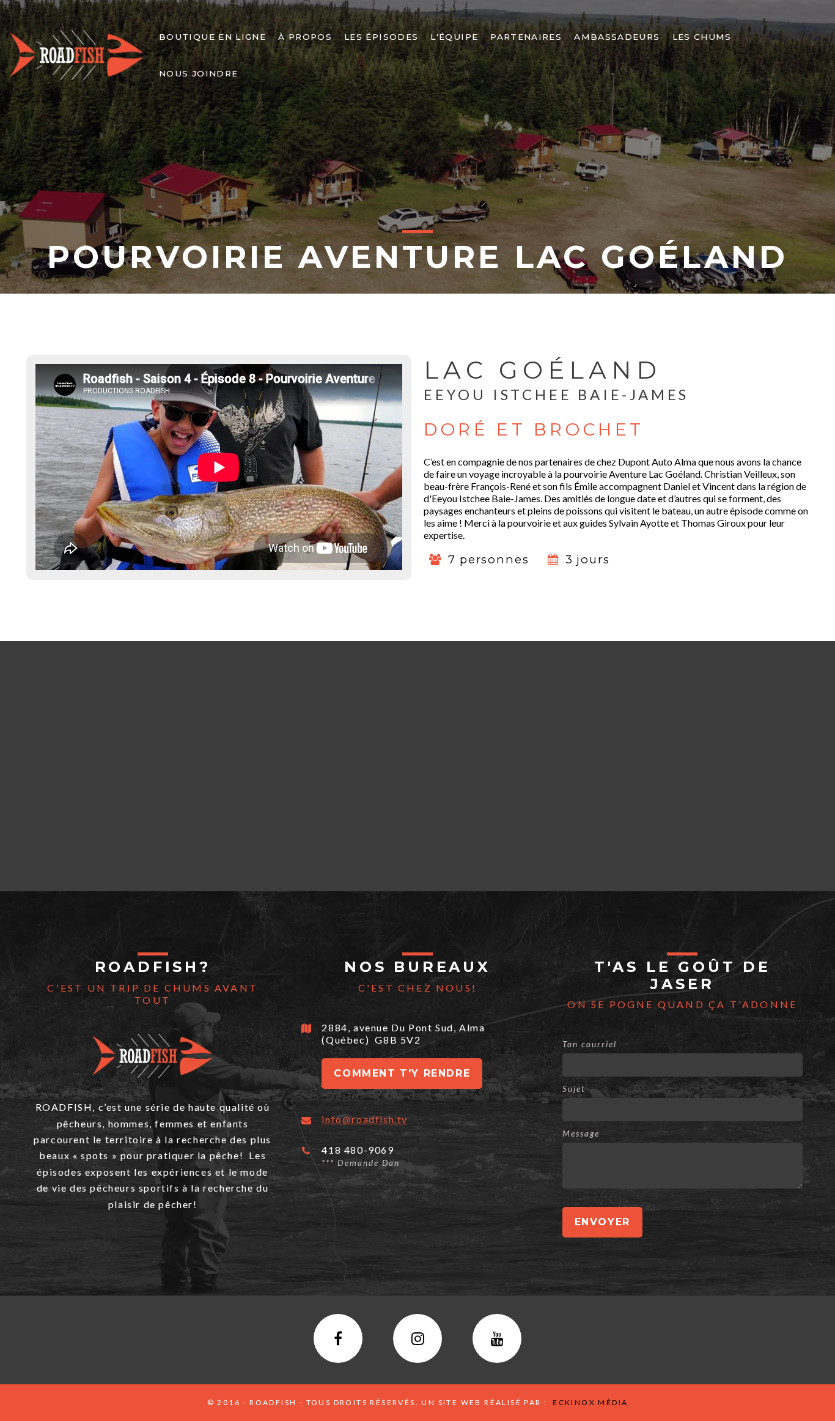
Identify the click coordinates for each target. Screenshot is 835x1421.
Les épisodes (381, 37)
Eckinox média (589, 1402)
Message (581, 1133)
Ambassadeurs (617, 37)
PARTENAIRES (526, 37)
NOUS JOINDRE (198, 73)
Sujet (574, 1089)
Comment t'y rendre (402, 1073)
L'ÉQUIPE (454, 37)
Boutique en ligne (212, 37)
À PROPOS (305, 37)
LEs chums (702, 37)
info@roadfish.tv (365, 1119)
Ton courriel (589, 1044)
